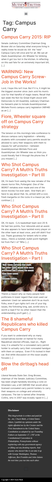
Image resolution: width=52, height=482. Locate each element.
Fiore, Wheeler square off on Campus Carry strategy (23, 121)
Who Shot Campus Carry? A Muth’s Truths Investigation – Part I (24, 253)
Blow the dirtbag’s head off (25, 366)
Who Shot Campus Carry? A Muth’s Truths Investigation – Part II (24, 211)
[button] (26, 13)
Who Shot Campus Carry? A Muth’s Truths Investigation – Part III (24, 169)
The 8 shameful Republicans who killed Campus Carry (24, 324)
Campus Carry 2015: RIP (26, 36)
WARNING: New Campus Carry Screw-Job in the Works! (23, 76)
